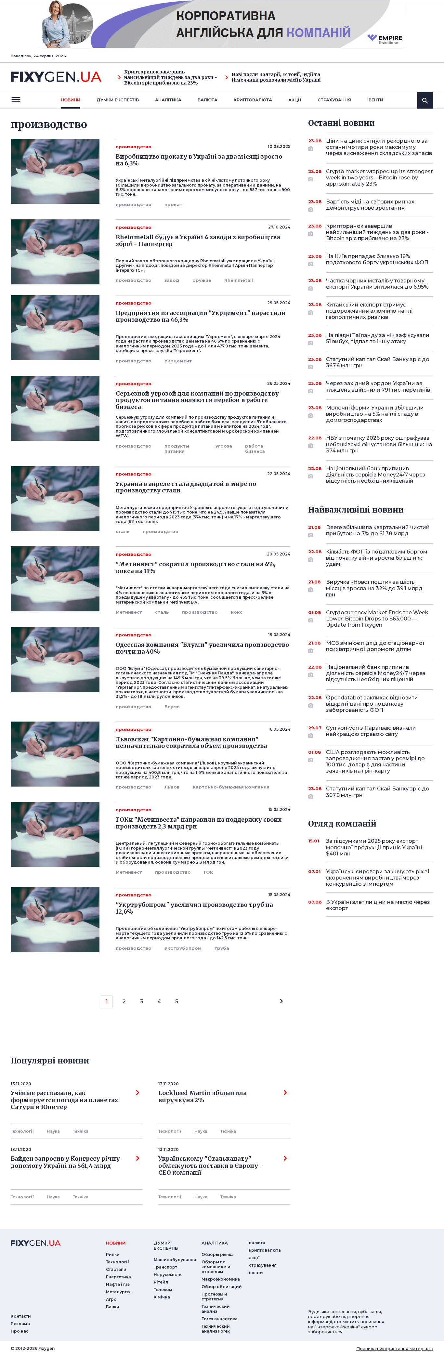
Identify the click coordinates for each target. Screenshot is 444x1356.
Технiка (80, 1131)
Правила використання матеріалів (394, 1348)
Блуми (172, 706)
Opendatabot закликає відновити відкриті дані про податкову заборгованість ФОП (372, 704)
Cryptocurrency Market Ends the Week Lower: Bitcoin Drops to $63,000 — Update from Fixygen (377, 618)
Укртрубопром (183, 948)
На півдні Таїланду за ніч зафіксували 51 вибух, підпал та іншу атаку (377, 338)
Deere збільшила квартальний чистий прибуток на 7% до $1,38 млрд (378, 530)
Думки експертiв (118, 99)
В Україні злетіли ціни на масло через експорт (378, 905)
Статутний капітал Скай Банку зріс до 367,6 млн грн (377, 362)
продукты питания (176, 448)
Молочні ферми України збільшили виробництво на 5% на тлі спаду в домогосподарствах (375, 414)
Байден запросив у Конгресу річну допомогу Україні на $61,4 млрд (65, 1162)
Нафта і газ (118, 1284)
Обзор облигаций (222, 1286)
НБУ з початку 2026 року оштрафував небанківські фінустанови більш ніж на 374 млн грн (379, 444)
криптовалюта (253, 99)
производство (133, 204)
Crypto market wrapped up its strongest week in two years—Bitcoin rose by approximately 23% (379, 177)
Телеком (163, 1289)
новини (70, 99)
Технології (22, 1131)
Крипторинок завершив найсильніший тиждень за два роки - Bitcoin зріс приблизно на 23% (170, 77)
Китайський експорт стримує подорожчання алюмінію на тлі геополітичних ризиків (369, 311)
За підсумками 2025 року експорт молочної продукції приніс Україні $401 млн (374, 847)
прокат (173, 204)
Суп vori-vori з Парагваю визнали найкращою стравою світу (371, 731)
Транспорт (165, 1267)
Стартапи (116, 1269)
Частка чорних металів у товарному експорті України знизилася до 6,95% (377, 284)
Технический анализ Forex (216, 1329)
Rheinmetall (238, 280)
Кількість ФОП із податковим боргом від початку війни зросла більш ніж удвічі (376, 558)
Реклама (20, 1323)
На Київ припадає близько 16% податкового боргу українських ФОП (377, 259)
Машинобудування (175, 1259)
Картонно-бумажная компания (231, 786)
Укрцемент (178, 360)
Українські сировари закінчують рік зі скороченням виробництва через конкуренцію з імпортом (377, 877)
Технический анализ (216, 1309)
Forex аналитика (220, 1318)
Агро (111, 1299)
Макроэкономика (221, 1279)
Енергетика (118, 1276)
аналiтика (215, 1242)
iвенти (375, 99)
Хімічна (162, 1297)
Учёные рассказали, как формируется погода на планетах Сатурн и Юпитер (64, 1100)
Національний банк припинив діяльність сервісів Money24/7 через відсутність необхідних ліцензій (375, 474)
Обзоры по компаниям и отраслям (216, 1266)
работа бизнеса (255, 448)
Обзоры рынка (218, 1254)
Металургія (118, 1291)
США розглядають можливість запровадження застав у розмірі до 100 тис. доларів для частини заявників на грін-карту (375, 761)
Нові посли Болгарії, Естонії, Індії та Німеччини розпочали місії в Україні (275, 77)
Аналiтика (168, 99)
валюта (207, 99)
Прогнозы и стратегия (214, 1296)
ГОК (208, 872)
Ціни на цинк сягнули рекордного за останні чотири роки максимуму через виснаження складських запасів (379, 147)
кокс (236, 612)
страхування (334, 99)
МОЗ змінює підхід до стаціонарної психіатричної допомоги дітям (375, 646)
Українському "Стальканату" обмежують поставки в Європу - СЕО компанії (212, 1165)
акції (294, 99)
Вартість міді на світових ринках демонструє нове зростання (370, 205)
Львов (172, 786)
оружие (201, 280)
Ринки (113, 1254)
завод (171, 280)
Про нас (20, 1331)
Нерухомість (167, 1274)
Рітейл (161, 1282)
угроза (223, 446)
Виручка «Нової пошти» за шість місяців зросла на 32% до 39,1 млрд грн (374, 588)
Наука (53, 1131)
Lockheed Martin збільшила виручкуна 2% (202, 1096)
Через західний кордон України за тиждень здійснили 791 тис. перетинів (378, 386)
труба (222, 948)
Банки (112, 1306)
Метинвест (129, 612)
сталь (123, 531)
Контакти (21, 1316)
